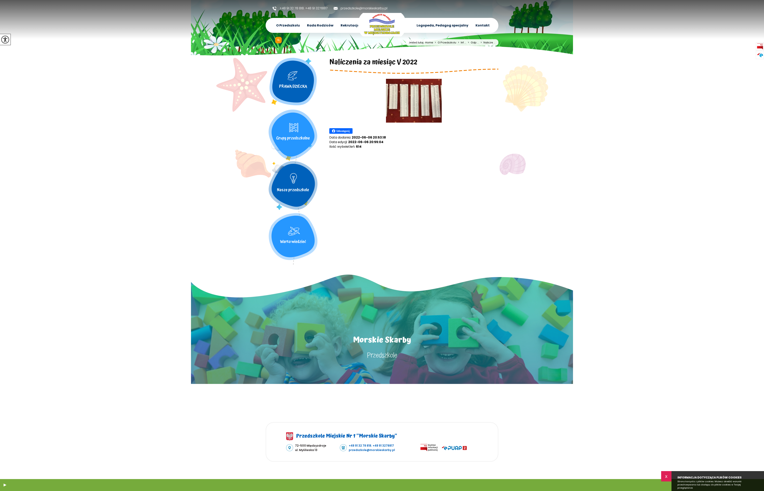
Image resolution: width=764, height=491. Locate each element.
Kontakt (483, 25)
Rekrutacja (350, 25)
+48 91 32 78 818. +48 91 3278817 (304, 8)
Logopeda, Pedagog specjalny (442, 25)
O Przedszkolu (288, 25)
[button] (5, 485)
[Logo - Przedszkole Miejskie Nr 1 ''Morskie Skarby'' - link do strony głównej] (382, 24)
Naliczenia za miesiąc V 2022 (373, 63)
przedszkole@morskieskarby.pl (364, 8)
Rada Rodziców (320, 25)
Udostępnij (343, 131)
